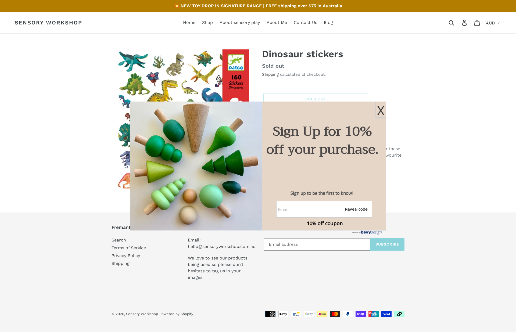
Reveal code (356, 209)
